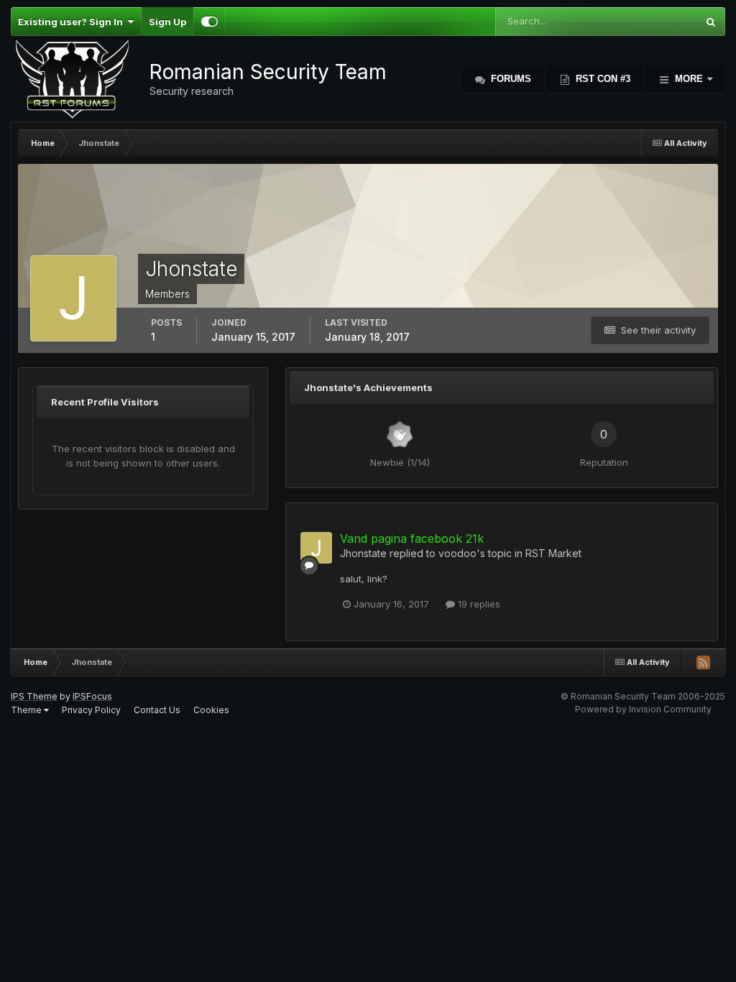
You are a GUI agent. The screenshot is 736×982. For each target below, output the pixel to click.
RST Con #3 (601, 78)
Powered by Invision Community (643, 709)
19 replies (477, 604)
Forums (509, 78)
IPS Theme (34, 696)
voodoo (457, 553)
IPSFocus (92, 696)
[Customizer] (209, 21)
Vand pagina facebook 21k (412, 538)
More (689, 78)
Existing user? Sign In (72, 21)
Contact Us (157, 710)
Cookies (211, 710)
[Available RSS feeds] (703, 662)
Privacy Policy (91, 710)
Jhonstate (363, 553)
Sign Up (167, 21)
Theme (27, 710)
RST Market (553, 553)
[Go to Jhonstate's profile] (316, 548)
